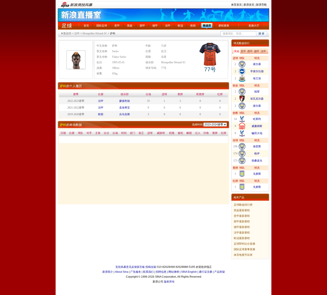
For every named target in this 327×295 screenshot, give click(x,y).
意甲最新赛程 (242, 215)
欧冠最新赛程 (242, 238)
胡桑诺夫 (257, 160)
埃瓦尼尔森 (257, 98)
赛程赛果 (223, 25)
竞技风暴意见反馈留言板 (130, 266)
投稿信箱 (150, 266)
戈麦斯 (257, 173)
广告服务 (135, 271)
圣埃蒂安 (124, 107)
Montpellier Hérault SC (95, 33)
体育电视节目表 (243, 254)
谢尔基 (257, 64)
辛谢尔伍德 (257, 71)
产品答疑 (219, 271)
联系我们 (148, 271)
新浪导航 (261, 4)
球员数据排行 (242, 43)
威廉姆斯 (257, 126)
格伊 (257, 153)
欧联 (193, 25)
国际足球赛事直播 (244, 249)
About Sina (121, 271)
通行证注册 (205, 271)
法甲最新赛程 (242, 232)
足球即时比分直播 (244, 243)
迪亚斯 (257, 146)
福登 (257, 91)
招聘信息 (161, 271)
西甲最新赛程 (242, 221)
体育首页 (236, 4)
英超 (129, 25)
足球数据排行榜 (243, 204)
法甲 (167, 25)
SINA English (189, 271)
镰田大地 (257, 133)
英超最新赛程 (242, 210)
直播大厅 (253, 25)
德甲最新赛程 (242, 227)
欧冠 (180, 25)
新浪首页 (249, 4)
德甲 (155, 25)
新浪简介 (107, 271)
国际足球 (101, 25)
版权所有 (169, 281)
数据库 (207, 25)
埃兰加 (257, 78)
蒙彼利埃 (124, 100)
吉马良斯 (124, 114)
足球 (66, 25)
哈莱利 (257, 119)
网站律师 (173, 271)
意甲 (117, 25)
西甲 (142, 25)
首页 (86, 25)
